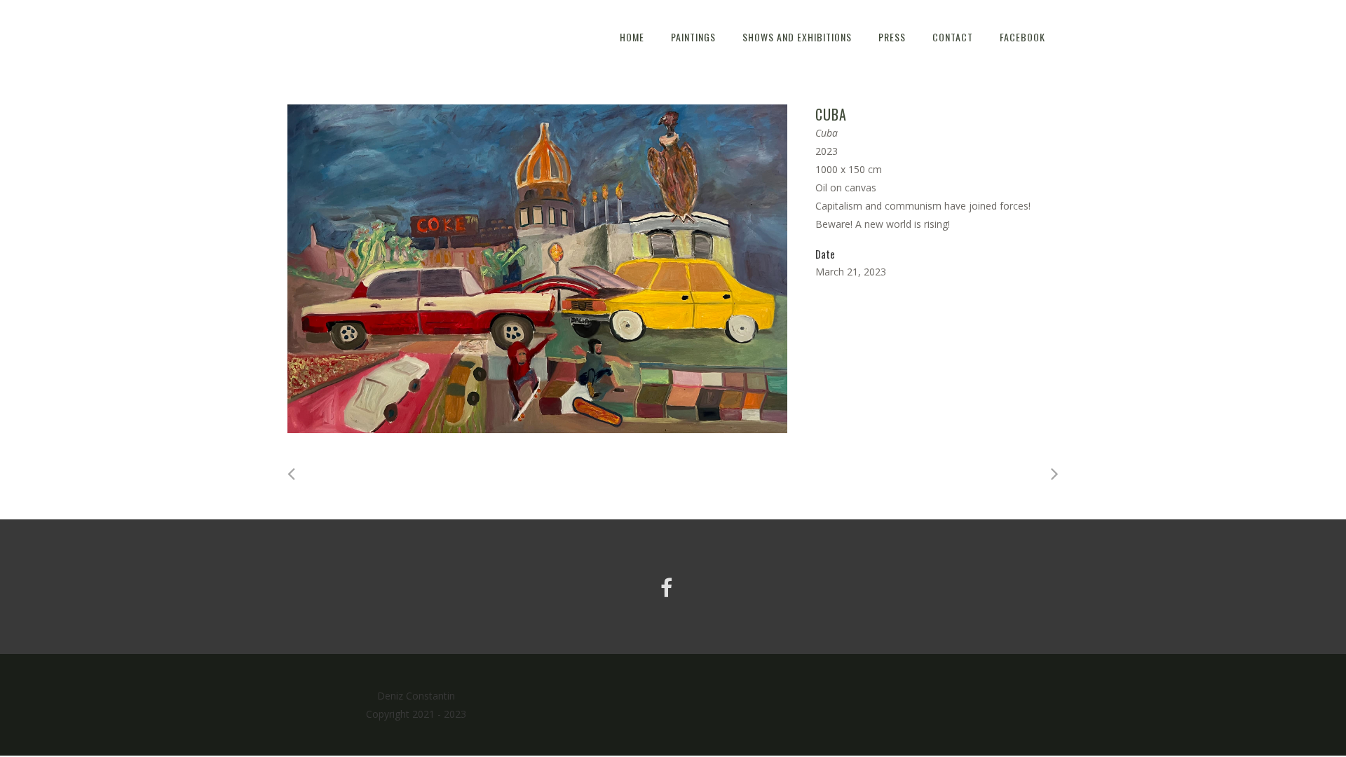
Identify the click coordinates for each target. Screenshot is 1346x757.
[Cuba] (537, 268)
